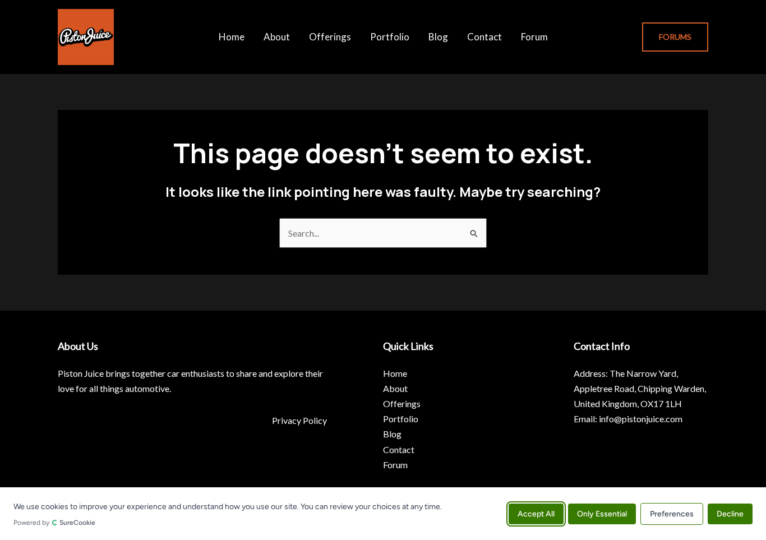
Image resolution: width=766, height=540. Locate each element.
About (277, 37)
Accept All (536, 513)
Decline (730, 513)
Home (231, 37)
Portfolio (389, 37)
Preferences (672, 513)
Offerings (330, 37)
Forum (534, 37)
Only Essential (602, 513)
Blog (438, 37)
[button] (675, 37)
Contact (484, 37)
